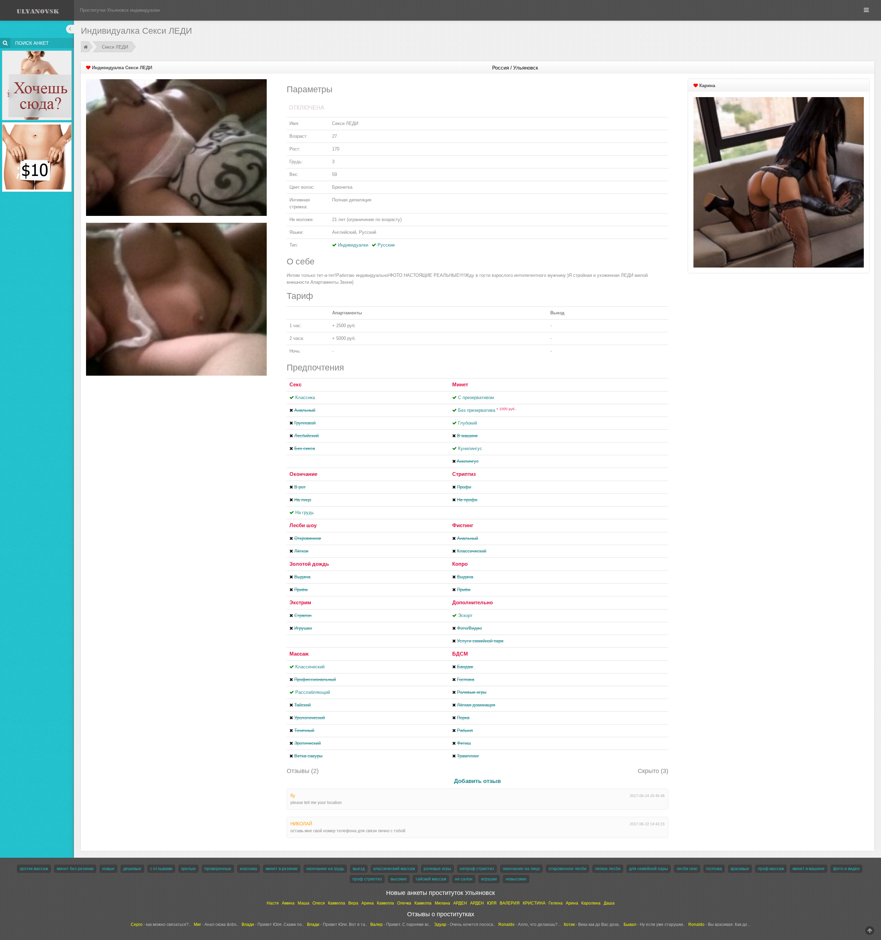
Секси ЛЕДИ (115, 47)
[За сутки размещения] (37, 123)
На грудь (304, 512)
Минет (460, 384)
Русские (386, 245)
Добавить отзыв (477, 781)
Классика (305, 397)
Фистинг (462, 525)
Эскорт (465, 615)
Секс (295, 384)
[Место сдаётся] (37, 51)
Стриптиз (464, 474)
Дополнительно (472, 602)
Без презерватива (487, 410)
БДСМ (460, 654)
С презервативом (476, 397)
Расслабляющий (312, 692)
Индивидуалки (353, 245)
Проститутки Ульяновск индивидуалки (120, 10)
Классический (310, 666)
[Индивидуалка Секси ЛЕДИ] (176, 147)
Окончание (303, 474)
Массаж (299, 654)
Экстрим (300, 602)
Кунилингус (470, 448)
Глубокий (467, 423)
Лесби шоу (303, 525)
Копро (460, 564)
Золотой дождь (309, 564)
